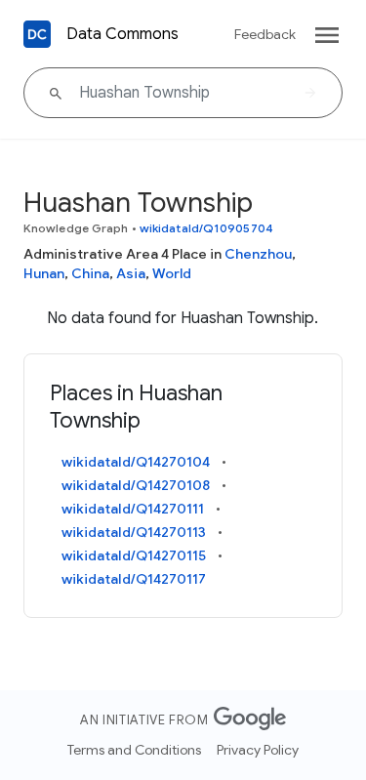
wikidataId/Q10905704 (206, 228)
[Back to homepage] (37, 34)
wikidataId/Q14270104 (135, 462)
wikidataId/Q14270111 (132, 508)
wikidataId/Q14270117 (133, 579)
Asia (130, 273)
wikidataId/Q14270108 (135, 485)
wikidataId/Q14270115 (133, 555)
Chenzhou (258, 254)
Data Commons (122, 34)
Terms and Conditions (134, 750)
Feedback (265, 34)
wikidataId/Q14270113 (133, 532)
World (171, 273)
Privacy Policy (258, 750)
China (90, 273)
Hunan (43, 273)
